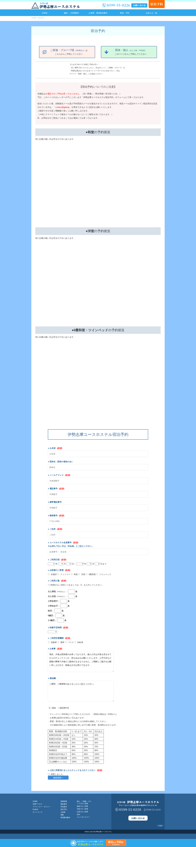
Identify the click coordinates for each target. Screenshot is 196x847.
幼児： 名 (56, 611)
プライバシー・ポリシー (41, 807)
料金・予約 (124, 13)
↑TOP (160, 826)
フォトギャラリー (83, 817)
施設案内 (64, 804)
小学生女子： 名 (59, 606)
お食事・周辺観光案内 (98, 13)
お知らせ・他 (151, 13)
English (35, 809)
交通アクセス (37, 804)
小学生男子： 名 (59, 601)
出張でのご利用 (82, 812)
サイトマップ (37, 812)
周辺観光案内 (65, 817)
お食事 (63, 812)
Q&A (78, 814)
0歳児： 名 (56, 615)
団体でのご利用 (82, 806)
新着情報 (64, 801)
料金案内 (64, 807)
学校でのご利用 (82, 809)
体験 (62, 815)
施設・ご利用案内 (71, 13)
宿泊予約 (64, 809)
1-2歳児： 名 (57, 620)
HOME (44, 13)
